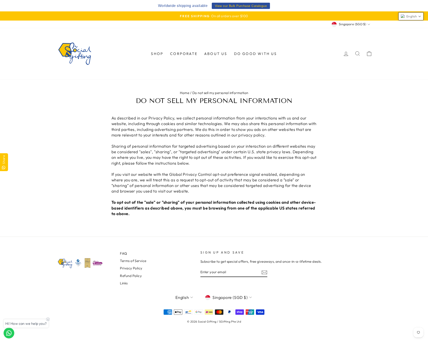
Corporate (184, 53)
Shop (157, 53)
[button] (411, 16)
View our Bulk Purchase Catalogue (241, 6)
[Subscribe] (264, 272)
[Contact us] (9, 333)
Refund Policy (131, 276)
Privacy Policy (131, 268)
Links (124, 283)
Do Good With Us (255, 53)
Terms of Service (133, 261)
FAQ (123, 253)
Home (184, 93)
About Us (215, 53)
